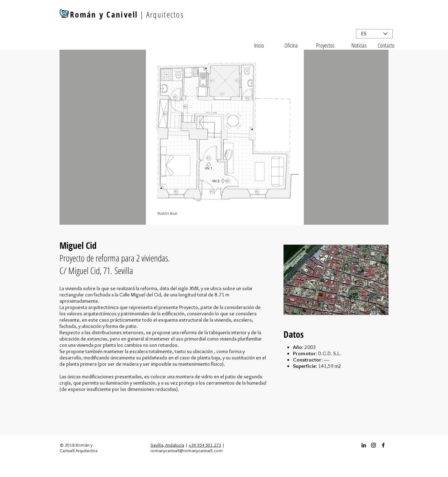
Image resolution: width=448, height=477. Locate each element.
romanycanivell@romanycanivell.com (186, 450)
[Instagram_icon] (373, 445)
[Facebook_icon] (383, 445)
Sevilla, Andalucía (167, 445)
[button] (223, 137)
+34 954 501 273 (205, 445)
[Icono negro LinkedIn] (363, 445)
